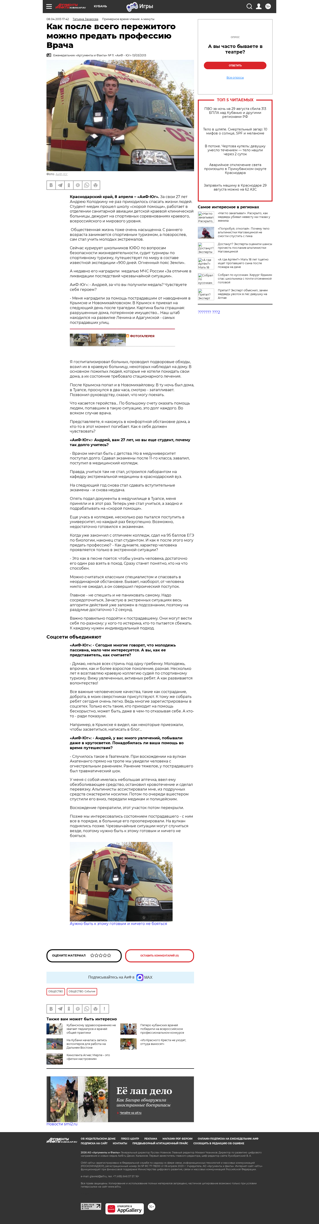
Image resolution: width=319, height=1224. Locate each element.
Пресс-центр (130, 1138)
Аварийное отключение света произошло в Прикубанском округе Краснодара (235, 169)
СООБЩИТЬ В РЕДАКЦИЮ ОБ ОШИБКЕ (218, 1143)
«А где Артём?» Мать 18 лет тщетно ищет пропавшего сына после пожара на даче (243, 263)
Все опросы (235, 77)
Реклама (150, 1138)
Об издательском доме (98, 1138)
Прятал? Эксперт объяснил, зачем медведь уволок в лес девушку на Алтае (243, 294)
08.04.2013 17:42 (57, 19)
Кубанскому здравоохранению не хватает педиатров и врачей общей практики (91, 1028)
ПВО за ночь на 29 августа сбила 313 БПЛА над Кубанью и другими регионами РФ (235, 113)
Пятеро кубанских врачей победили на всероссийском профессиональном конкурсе (162, 1028)
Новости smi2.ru (62, 1124)
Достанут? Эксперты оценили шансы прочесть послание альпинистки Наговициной (245, 247)
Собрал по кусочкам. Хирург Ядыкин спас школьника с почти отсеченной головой (245, 278)
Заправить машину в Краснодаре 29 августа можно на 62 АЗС (235, 187)
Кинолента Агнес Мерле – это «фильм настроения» (88, 1057)
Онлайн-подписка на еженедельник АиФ (228, 1138)
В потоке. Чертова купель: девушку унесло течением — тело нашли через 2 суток (235, 150)
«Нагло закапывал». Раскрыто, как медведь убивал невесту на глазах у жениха (244, 216)
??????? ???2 (209, 312)
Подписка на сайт (94, 1143)
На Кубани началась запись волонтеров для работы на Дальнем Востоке (87, 1043)
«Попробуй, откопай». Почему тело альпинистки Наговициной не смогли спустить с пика (243, 232)
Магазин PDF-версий (177, 1138)
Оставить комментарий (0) (159, 955)
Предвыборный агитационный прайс (160, 1143)
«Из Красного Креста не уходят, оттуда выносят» (163, 1042)
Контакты (120, 1143)
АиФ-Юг (62, 174)
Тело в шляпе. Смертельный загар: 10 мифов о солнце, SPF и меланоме (235, 131)
